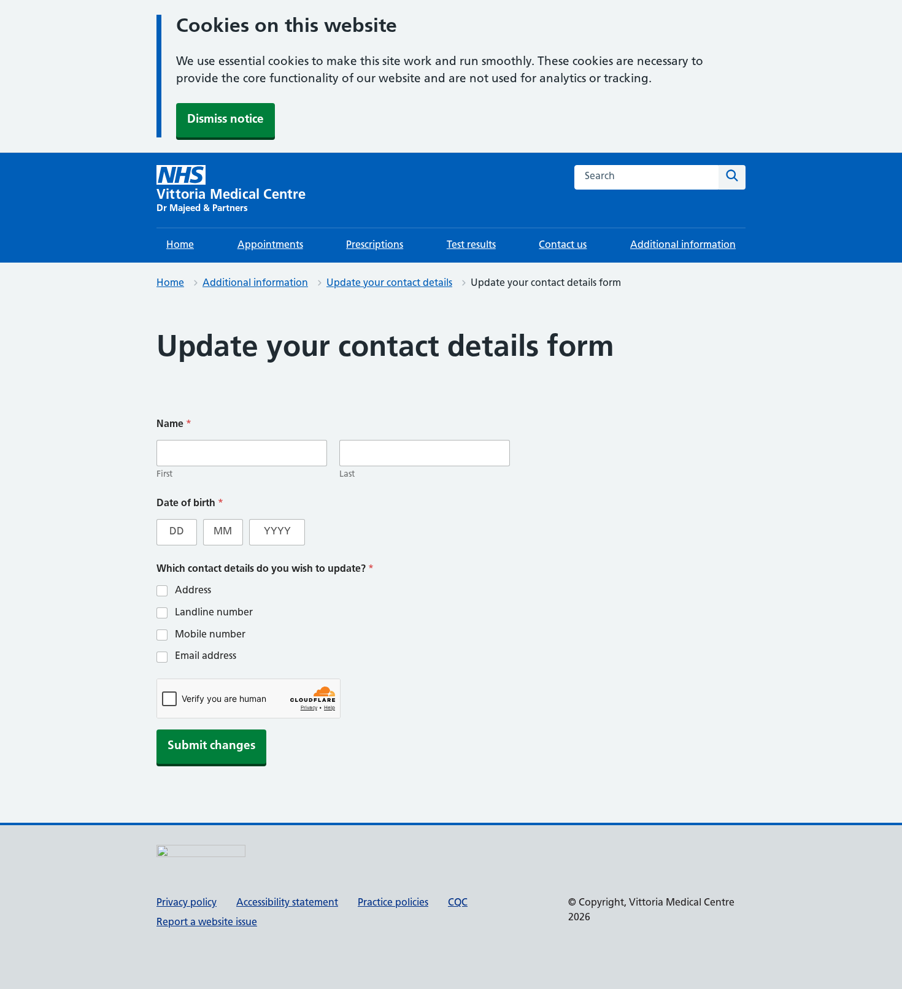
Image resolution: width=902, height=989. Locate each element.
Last (347, 474)
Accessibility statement (287, 903)
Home (180, 245)
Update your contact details (389, 283)
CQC (458, 903)
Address (193, 591)
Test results (471, 245)
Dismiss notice (225, 120)
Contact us (563, 245)
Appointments (270, 245)
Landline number (214, 613)
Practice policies (393, 903)
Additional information (683, 245)
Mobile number (210, 635)
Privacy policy (186, 903)
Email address (205, 656)
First (164, 474)
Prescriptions (374, 245)
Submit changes (211, 746)
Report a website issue (206, 923)
